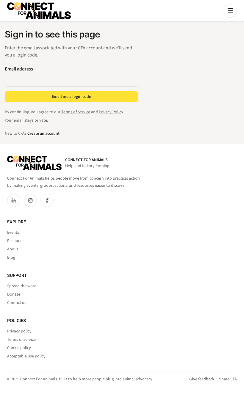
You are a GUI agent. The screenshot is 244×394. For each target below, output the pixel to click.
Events (13, 233)
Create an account (43, 133)
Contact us (16, 303)
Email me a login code (71, 97)
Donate (13, 294)
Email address (19, 69)
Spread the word (22, 286)
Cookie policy (19, 348)
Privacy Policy (111, 112)
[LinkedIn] (13, 200)
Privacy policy (19, 331)
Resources (16, 241)
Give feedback (201, 379)
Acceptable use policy (26, 356)
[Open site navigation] (230, 10)
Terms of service (21, 340)
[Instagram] (30, 200)
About (12, 249)
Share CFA (228, 379)
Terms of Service (75, 112)
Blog (11, 257)
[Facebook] (47, 200)
